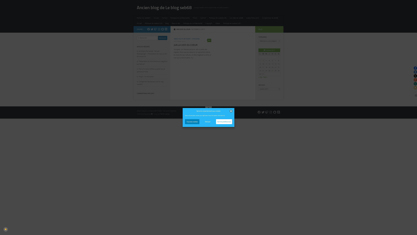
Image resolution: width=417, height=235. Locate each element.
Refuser (207, 122)
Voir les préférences (224, 122)
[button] (231, 111)
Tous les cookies (192, 122)
